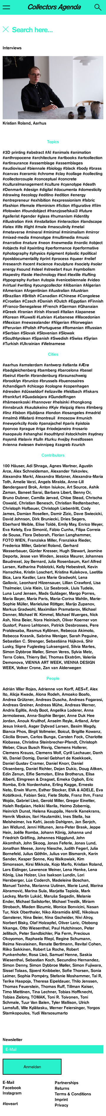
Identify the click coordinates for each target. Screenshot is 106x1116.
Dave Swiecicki (88, 514)
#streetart (53, 269)
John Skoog (34, 843)
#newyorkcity (14, 423)
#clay (60, 174)
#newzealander (35, 323)
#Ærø (84, 365)
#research (12, 264)
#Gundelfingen (62, 397)
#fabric (88, 200)
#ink (29, 222)
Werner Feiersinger (67, 1008)
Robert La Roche (48, 949)
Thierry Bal (36, 657)
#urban (33, 280)
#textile (74, 275)
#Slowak (66, 333)
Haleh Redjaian (17, 806)
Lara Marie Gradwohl (56, 578)
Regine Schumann (73, 939)
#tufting (89, 275)
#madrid (93, 413)
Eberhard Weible (18, 524)
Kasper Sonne (31, 859)
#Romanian (73, 328)
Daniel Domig (21, 758)
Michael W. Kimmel (36, 615)
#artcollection (90, 158)
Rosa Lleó (38, 955)
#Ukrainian (30, 344)
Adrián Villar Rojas (19, 689)
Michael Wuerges (71, 615)
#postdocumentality (21, 259)
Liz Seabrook (56, 588)
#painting (35, 248)
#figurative (81, 206)
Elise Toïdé (46, 524)
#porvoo (10, 429)
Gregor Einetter (80, 801)
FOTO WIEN (14, 540)
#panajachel (50, 423)
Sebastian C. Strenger (23, 641)
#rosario (79, 429)
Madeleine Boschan (70, 880)
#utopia (48, 280)
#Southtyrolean (17, 338)
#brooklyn (12, 381)
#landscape (91, 222)
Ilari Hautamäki (46, 817)
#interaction (68, 222)
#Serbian (11, 333)
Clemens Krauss (18, 753)
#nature (30, 243)
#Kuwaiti (27, 317)
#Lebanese (63, 317)
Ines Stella (72, 817)
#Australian (59, 291)
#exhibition (41, 200)
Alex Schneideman (31, 471)
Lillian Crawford (76, 583)
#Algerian (92, 285)
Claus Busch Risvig (34, 748)
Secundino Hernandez (77, 960)
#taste (26, 275)
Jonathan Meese (18, 849)
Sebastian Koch (39, 960)
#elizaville (53, 392)
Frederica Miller (17, 546)
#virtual (9, 285)
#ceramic (28, 174)
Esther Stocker (52, 790)
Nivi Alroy (83, 918)
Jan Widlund (14, 827)
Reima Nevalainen (20, 944)
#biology (54, 168)
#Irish (39, 312)
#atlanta (69, 365)
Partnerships (66, 1083)
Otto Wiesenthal (34, 928)
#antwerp (52, 365)
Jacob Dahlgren (58, 822)
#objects (10, 248)
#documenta (65, 190)
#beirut (9, 376)
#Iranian (25, 312)
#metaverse (14, 232)
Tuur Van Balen (35, 1003)
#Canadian (47, 296)
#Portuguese (49, 328)
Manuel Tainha (16, 886)
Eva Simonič (35, 530)
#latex (8, 227)
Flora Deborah (36, 535)
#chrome (46, 174)
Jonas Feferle (59, 843)
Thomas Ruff (52, 987)
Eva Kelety (12, 530)
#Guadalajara (34, 397)
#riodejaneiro (59, 429)
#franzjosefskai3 (62, 211)
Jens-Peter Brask (71, 827)
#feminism (45, 206)
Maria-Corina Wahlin (68, 599)
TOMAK (38, 997)
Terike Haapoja (17, 981)
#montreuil (45, 418)
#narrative (12, 243)
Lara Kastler (24, 578)
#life (19, 227)
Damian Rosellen (32, 514)
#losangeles (73, 413)
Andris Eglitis (14, 710)
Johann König (53, 833)
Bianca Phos (14, 732)
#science (44, 264)
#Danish (45, 301)
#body (82, 168)
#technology (45, 275)
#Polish (29, 328)
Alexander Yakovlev (69, 471)
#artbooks (67, 158)
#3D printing (14, 153)
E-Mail (8, 1083)
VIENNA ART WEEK (43, 663)
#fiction (63, 206)
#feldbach (73, 392)
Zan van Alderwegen (62, 668)
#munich (84, 418)
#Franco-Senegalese (22, 307)
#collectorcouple (18, 179)
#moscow (66, 418)
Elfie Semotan (39, 774)
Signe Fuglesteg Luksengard (42, 647)
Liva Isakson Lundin (56, 875)
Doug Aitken (90, 769)
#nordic (81, 243)
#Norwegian (81, 323)
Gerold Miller (52, 801)
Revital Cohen (88, 944)
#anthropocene (17, 158)
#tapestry (11, 275)
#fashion (11, 206)
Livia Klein (32, 588)
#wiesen (26, 445)
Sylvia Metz (81, 652)
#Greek (9, 312)
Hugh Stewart (72, 551)
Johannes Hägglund (55, 838)
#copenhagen (76, 386)
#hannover (42, 402)
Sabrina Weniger (52, 636)
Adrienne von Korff (55, 689)
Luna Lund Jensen (19, 594)
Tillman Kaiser (80, 987)
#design (31, 190)
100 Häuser (13, 466)
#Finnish (95, 301)
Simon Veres (57, 652)
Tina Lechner (44, 992)
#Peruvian (12, 328)
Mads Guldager (53, 594)
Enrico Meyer (90, 524)
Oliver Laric (68, 923)
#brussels (48, 381)
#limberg (94, 408)
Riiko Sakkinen (17, 949)
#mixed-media (16, 238)
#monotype (40, 238)
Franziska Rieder (74, 540)
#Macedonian (87, 317)
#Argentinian (35, 291)
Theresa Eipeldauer (51, 981)
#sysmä (10, 439)
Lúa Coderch (38, 880)
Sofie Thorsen (75, 971)
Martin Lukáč (30, 896)
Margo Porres (81, 594)
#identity (81, 216)
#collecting (92, 174)
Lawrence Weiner (45, 870)
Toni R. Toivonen (62, 997)
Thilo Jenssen (84, 981)
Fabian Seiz (35, 795)
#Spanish (40, 338)
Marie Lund (77, 886)
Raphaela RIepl (39, 939)
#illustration (13, 222)
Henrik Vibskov (16, 817)
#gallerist (11, 216)
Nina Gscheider (59, 918)
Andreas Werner (80, 705)
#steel (37, 269)
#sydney (95, 434)
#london (53, 413)
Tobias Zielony (16, 997)
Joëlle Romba (26, 833)
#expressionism (66, 200)
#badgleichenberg (19, 370)
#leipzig (67, 408)
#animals (60, 153)
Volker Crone (28, 668)
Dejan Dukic (65, 769)
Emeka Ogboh (70, 779)
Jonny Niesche (48, 849)
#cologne (53, 386)
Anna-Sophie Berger (46, 716)
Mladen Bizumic (36, 907)
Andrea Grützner (18, 700)
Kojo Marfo (62, 864)
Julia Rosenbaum (64, 562)
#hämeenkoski (16, 402)
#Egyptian (77, 301)
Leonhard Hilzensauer (39, 583)
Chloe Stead (71, 498)
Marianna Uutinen (48, 886)
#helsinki (61, 402)
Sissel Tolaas (15, 971)
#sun (67, 269)
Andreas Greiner (18, 705)
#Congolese (88, 296)
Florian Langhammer (71, 535)
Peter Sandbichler (35, 934)
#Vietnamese (53, 344)
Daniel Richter (39, 769)
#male (41, 227)
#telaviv (25, 439)
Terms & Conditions (73, 1094)
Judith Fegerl (76, 849)
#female (27, 206)
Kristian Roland (88, 864)
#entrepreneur (16, 200)
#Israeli (52, 312)
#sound (23, 269)
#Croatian (12, 301)
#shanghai (33, 434)
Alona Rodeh (47, 694)
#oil (22, 248)
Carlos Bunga (43, 737)
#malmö (10, 418)
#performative (86, 248)
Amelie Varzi (24, 482)
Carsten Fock (70, 737)
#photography (15, 253)
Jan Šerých (85, 822)
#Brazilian (12, 296)
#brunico (30, 381)
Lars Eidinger (15, 870)
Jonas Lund (84, 843)
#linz (7, 413)
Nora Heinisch (47, 620)
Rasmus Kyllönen (42, 631)
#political (88, 253)
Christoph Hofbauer (21, 508)
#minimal (51, 232)
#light (29, 227)
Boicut (63, 732)
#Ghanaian (88, 307)
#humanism (61, 216)
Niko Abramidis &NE (61, 912)
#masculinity (59, 227)
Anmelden (32, 1066)
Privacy (61, 1105)
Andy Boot (38, 710)
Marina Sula (36, 891)
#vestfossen (82, 439)
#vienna (10, 445)
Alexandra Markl (18, 477)
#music (82, 238)
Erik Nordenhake (34, 785)
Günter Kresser (43, 551)
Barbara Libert (57, 493)
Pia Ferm (62, 934)
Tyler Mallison (64, 1003)
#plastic (72, 253)
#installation (45, 222)
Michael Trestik (66, 902)
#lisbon (19, 413)
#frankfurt (12, 397)
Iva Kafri (34, 822)
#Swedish (59, 338)
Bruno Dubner (16, 498)
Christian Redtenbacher (77, 503)
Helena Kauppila (47, 811)
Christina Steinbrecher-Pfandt (49, 742)
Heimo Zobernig (75, 806)
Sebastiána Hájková (64, 641)
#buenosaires (71, 381)
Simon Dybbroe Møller (23, 652)
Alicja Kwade (21, 694)
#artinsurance (15, 163)
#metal (78, 227)
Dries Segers (73, 519)
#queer (76, 259)
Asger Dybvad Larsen (48, 726)
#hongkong (81, 402)
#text (61, 275)
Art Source (77, 487)
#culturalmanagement (23, 184)
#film (96, 206)
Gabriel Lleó (27, 801)
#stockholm (76, 434)
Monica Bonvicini (68, 907)
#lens (80, 408)
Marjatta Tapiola (64, 891)
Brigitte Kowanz (86, 732)
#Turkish (11, 344)
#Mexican (11, 323)
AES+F (81, 689)
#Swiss (75, 338)
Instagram (12, 1093)
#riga (40, 429)
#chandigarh (14, 386)
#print (45, 259)
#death (89, 184)
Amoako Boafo (76, 694)
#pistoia (82, 423)
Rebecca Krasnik (18, 636)
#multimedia (63, 238)
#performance (58, 248)
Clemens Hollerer (70, 748)
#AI (48, 153)
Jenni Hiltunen (40, 827)
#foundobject (34, 211)
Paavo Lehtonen (34, 625)
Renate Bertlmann (55, 944)
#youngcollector (47, 285)
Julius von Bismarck (67, 854)
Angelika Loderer (66, 710)
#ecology (29, 195)
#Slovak (28, 333)
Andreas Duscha (51, 700)
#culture (51, 184)
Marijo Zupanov (80, 604)
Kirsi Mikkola (37, 864)
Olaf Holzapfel (43, 923)
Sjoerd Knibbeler (44, 971)
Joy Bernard (35, 562)
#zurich (78, 445)
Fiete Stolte (58, 795)
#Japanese (85, 312)
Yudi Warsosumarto (50, 1013)
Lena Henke (74, 870)
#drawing (11, 195)
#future (85, 211)
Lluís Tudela (82, 588)
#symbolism (84, 269)
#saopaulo (12, 434)
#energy (77, 195)
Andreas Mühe (48, 705)
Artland (81, 721)
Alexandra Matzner (52, 477)
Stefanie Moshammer (70, 976)
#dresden (11, 392)
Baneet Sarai (30, 493)
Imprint (61, 1100)
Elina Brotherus (69, 774)
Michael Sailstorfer (33, 902)
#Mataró (26, 418)
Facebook (12, 1088)
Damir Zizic (61, 514)
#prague (27, 429)
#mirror (92, 232)
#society (82, 264)
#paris (68, 423)
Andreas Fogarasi (85, 700)
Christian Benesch (36, 503)
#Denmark (12, 190)
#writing (24, 285)
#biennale (36, 168)
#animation (80, 153)
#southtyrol (54, 434)
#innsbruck (13, 408)
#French (50, 307)
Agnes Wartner (63, 466)
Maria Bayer (13, 599)
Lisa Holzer (26, 875)
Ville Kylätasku (34, 1008)
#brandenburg (44, 376)
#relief (90, 259)
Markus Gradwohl (19, 609)
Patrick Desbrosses (69, 625)
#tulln (38, 439)
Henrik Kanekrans (82, 811)
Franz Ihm (80, 795)
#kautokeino (36, 408)
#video (93, 280)
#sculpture (63, 264)
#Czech (29, 301)
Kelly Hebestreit (70, 567)
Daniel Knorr (57, 764)
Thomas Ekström (64, 657)
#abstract (35, 153)
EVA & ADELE (81, 790)
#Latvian (44, 317)
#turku (50, 439)
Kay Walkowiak (61, 859)
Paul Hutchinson (67, 928)
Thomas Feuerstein (21, 987)
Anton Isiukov (51, 487)
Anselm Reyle (59, 721)
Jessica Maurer (69, 556)
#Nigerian (60, 323)
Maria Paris (37, 599)
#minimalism (73, 232)
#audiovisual (14, 168)
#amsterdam (31, 365)
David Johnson (16, 519)
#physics (37, 253)
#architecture (44, 158)
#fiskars (90, 392)
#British (29, 296)
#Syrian (90, 338)
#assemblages (69, 163)
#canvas (10, 174)
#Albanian (72, 285)
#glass (43, 216)
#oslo (33, 423)
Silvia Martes (83, 647)
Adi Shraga (36, 466)
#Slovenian (47, 333)
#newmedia (62, 243)
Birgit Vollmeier (41, 732)
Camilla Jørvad (44, 498)
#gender (28, 216)
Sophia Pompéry (32, 976)
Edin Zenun (13, 774)
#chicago (35, 386)
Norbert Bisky (15, 923)
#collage (74, 174)
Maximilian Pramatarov (59, 609)
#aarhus (10, 365)
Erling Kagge (64, 785)
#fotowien (12, 211)
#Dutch (60, 301)
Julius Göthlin (35, 854)
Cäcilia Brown (15, 737)
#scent (29, 264)
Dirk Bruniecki (45, 519)
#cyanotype (71, 184)
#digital (46, 190)
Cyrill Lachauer (76, 753)
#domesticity (89, 190)
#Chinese (67, 296)
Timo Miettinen (16, 992)
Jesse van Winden (36, 556)
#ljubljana (35, 413)
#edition (61, 195)
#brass (95, 168)
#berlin (23, 376)
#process (60, 259)
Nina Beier (21, 620)
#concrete (67, 179)
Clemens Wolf (48, 753)
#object (95, 243)
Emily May (67, 524)
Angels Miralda (51, 482)
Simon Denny (15, 965)
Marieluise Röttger (46, 604)
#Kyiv (54, 408)
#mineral (34, 232)
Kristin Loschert (38, 572)
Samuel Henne (63, 955)
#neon (44, 243)
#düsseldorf (32, 392)
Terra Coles (13, 657)
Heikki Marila (45, 806)
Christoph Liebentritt (60, 508)
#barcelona (68, 370)
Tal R (96, 976)
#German (68, 307)
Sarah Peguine (83, 636)
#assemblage (41, 163)
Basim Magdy (83, 726)
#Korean (11, 317)
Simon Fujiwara (86, 965)
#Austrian (79, 291)
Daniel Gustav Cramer (23, 764)
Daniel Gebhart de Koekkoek (64, 758)
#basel (86, 370)
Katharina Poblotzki (36, 567)
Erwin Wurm (25, 790)
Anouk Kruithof (31, 721)
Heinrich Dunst (16, 811)
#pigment (55, 253)
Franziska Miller (42, 540)
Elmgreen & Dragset (35, 779)
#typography (14, 280)
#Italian (67, 312)
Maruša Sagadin (59, 896)
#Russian (93, 328)
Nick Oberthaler (25, 912)
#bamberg (47, 370)
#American (13, 291)
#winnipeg (44, 445)
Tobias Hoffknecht (75, 992)
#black (69, 168)
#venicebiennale (71, 280)
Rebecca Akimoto (77, 631)
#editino (46, 195)
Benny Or (81, 493)
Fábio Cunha (61, 530)
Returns (62, 1088)
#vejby (63, 439)
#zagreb (62, 445)
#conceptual (45, 179)
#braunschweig (72, 376)
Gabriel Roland (47, 546)
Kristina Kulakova (71, 572)
